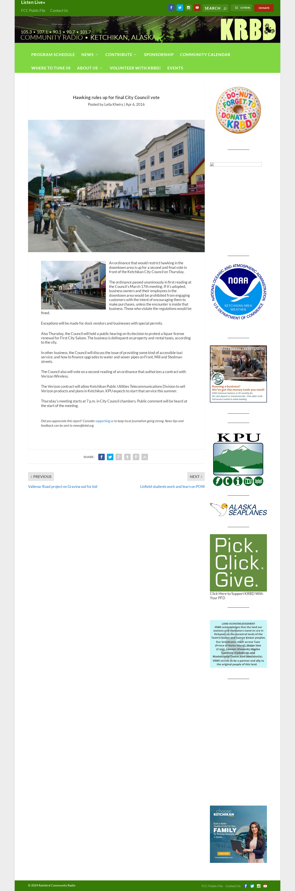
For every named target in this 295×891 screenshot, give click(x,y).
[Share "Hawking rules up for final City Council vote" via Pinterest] (136, 457)
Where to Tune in (51, 68)
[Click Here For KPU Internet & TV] (238, 459)
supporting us (104, 421)
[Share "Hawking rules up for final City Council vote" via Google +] (118, 457)
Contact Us (59, 10)
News (87, 54)
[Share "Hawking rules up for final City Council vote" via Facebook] (101, 457)
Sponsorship (159, 54)
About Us (87, 68)
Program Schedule (53, 54)
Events (175, 68)
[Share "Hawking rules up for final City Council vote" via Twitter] (110, 457)
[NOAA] (238, 292)
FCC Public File (33, 10)
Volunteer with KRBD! (135, 68)
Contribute (118, 54)
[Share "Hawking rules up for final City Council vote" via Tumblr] (127, 457)
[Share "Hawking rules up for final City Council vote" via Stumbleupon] (144, 457)
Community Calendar (205, 54)
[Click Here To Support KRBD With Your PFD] (238, 562)
